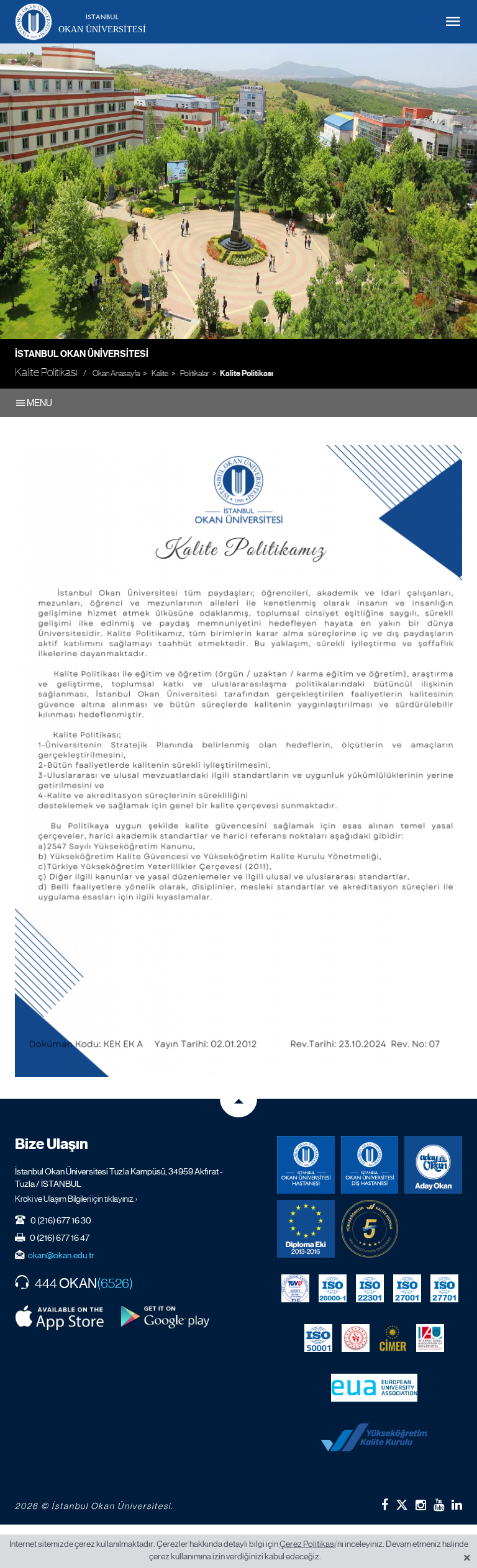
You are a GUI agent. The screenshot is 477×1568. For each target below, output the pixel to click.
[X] (402, 1503)
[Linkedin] (457, 1504)
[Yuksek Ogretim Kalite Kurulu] (370, 1229)
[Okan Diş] (370, 1165)
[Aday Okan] (433, 1165)
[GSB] (356, 1338)
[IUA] (430, 1338)
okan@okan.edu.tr (61, 1255)
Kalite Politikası (246, 374)
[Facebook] (384, 1504)
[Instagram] (421, 1504)
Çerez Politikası (307, 1544)
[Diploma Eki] (306, 1229)
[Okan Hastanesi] (306, 1165)
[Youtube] (439, 1504)
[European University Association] (374, 1388)
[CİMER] (393, 1338)
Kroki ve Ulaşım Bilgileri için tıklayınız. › (76, 1199)
